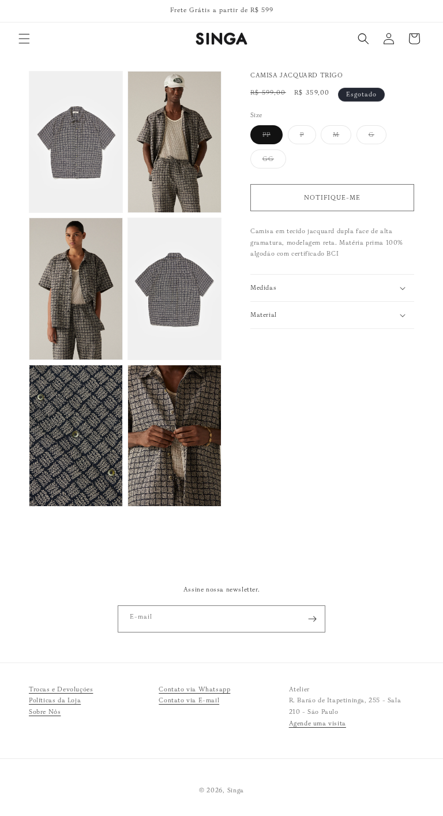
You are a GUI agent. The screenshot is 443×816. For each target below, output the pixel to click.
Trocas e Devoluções (61, 689)
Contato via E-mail (189, 700)
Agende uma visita (317, 723)
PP (272, 137)
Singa (236, 790)
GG (274, 161)
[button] (24, 38)
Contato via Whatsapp (194, 689)
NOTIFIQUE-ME (332, 197)
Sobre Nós (45, 712)
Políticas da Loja (55, 700)
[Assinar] (312, 618)
